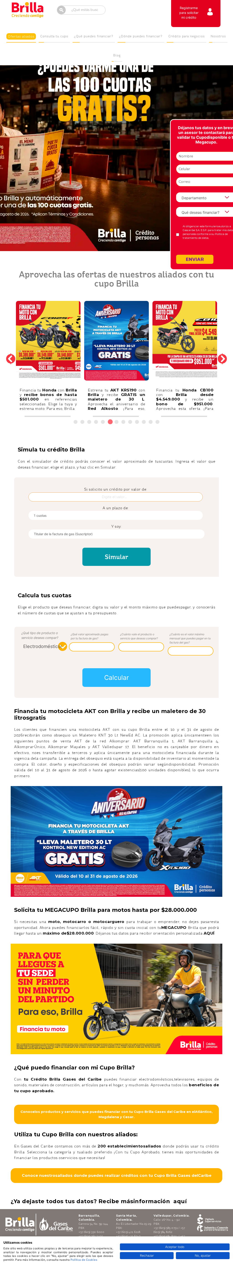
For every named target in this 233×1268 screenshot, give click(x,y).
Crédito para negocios (186, 36)
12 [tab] (152, 422)
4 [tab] (97, 422)
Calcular (116, 677)
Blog (117, 55)
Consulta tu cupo (54, 36)
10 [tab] (138, 422)
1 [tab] (77, 422)
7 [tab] (118, 422)
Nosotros (218, 36)
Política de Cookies (84, 1259)
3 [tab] (90, 422)
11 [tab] (145, 422)
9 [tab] (131, 422)
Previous (10, 359)
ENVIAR (195, 259)
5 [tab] (104, 422)
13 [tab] (159, 422)
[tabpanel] (48, 359)
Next (222, 359)
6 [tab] (111, 422)
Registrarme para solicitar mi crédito (188, 12)
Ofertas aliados (21, 36)
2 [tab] (84, 422)
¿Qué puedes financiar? (93, 36)
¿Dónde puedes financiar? (140, 36)
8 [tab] (125, 422)
